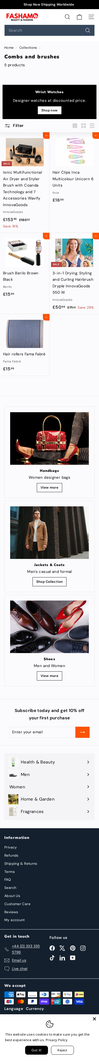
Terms (9, 871)
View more (49, 487)
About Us (12, 895)
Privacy (10, 847)
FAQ (7, 879)
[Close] (94, 1018)
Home (9, 47)
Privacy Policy (57, 1040)
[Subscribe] (82, 732)
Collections (28, 47)
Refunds (11, 855)
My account (14, 920)
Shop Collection (49, 581)
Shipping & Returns (20, 863)
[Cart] (79, 16)
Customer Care (17, 904)
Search (10, 887)
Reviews (11, 912)
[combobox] (49, 30)
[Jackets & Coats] (49, 532)
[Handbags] (49, 438)
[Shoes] (49, 627)
